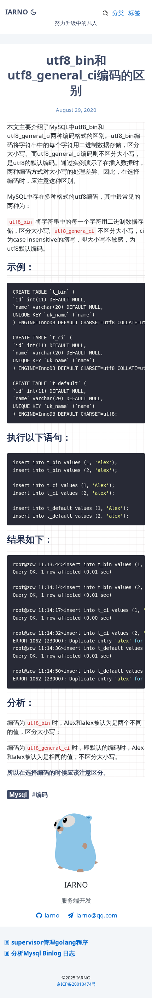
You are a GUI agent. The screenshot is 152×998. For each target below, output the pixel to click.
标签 (134, 13)
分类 (118, 13)
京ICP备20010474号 (76, 984)
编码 (42, 795)
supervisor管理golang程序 (49, 942)
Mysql (18, 795)
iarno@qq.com (96, 915)
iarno (51, 915)
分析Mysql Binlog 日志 (43, 953)
